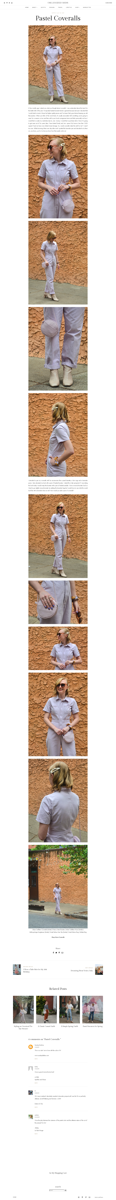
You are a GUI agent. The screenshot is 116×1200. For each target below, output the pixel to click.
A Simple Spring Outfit (69, 1026)
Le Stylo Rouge (39, 1130)
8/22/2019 (37, 1117)
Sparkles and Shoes (40, 1080)
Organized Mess (58, 3)
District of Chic (39, 1104)
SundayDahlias (39, 1045)
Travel (60, 7)
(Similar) (49, 930)
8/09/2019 (37, 1093)
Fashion (52, 7)
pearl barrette (67, 480)
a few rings (74, 480)
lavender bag (61, 488)
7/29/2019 (37, 1047)
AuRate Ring (83, 932)
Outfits (43, 7)
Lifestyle (69, 7)
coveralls (63, 108)
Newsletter (87, 7)
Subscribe (109, 3)
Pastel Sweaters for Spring (92, 1026)
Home (27, 7)
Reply (36, 1059)
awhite (37, 1115)
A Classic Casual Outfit (46, 1026)
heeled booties (58, 483)
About (34, 7)
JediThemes (101, 1197)
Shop (76, 7)
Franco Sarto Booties (59, 930)
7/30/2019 (37, 1069)
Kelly (36, 1067)
